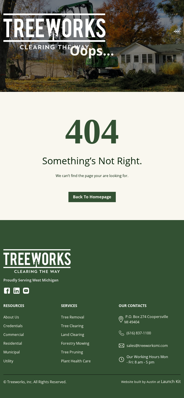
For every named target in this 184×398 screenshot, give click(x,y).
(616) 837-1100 (139, 333)
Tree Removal (72, 317)
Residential (12, 343)
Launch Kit (171, 381)
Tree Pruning (72, 352)
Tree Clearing (72, 325)
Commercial (13, 334)
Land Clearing (72, 334)
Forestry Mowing (75, 343)
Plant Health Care (76, 361)
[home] (88, 31)
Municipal (11, 352)
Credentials (13, 325)
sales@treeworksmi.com (147, 345)
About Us (11, 317)
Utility (8, 361)
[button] (177, 31)
